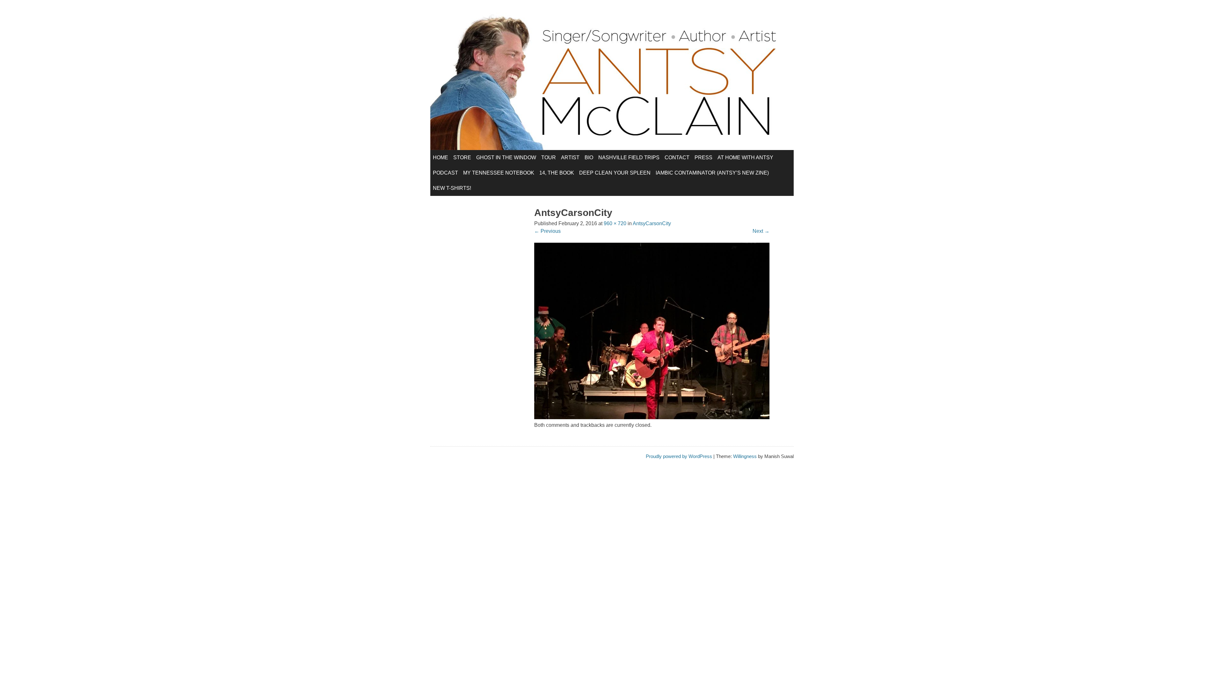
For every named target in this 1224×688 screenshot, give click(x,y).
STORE (462, 157)
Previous (547, 231)
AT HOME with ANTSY (745, 157)
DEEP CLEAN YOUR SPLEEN (615, 173)
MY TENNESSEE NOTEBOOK (498, 173)
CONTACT (677, 157)
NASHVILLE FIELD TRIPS (628, 157)
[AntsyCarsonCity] (651, 417)
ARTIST (570, 157)
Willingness (745, 456)
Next (761, 231)
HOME (440, 157)
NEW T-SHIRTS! (452, 188)
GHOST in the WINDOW (506, 157)
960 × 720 (615, 223)
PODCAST (445, 173)
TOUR (548, 157)
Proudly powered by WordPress (679, 456)
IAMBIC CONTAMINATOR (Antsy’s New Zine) (712, 173)
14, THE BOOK (556, 173)
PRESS (703, 157)
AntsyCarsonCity (652, 223)
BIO (589, 157)
